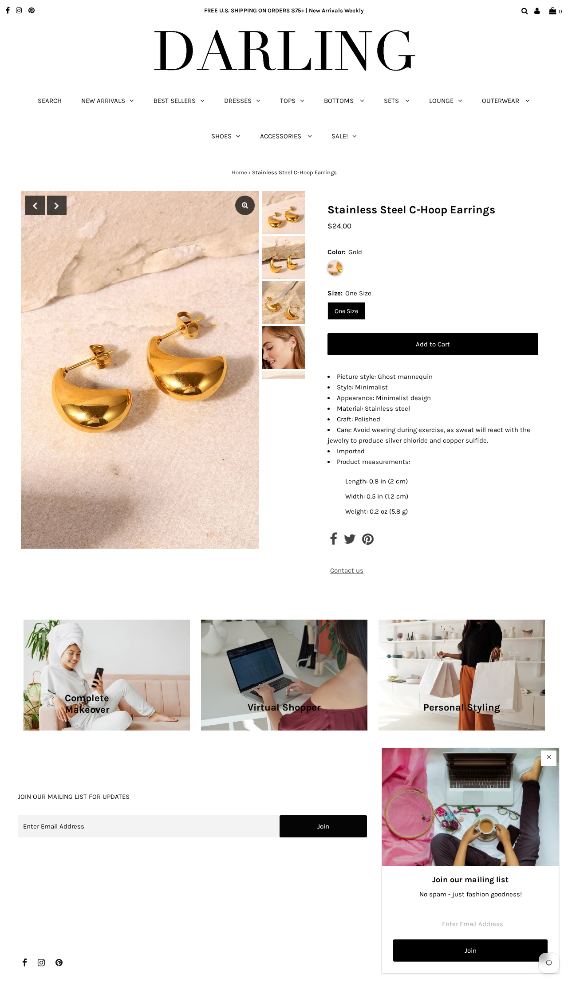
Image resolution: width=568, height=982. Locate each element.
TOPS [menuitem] (288, 101)
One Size (346, 311)
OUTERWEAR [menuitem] (501, 101)
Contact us (346, 570)
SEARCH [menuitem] (50, 101)
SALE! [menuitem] (339, 136)
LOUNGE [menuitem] (441, 101)
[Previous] (35, 205)
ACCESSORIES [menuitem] (281, 136)
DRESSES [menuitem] (238, 101)
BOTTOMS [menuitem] (339, 101)
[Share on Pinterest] (368, 542)
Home (239, 172)
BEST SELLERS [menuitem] (175, 101)
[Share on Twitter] (349, 542)
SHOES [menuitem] (221, 136)
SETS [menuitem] (392, 101)
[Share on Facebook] (333, 542)
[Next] (57, 205)
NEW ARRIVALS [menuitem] (103, 101)
